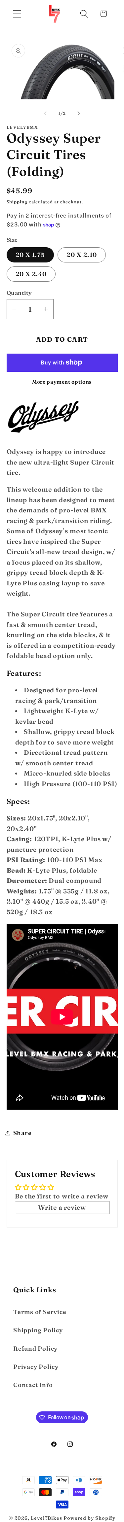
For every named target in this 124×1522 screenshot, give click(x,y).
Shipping (17, 201)
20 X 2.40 (31, 274)
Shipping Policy (38, 1330)
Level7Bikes (46, 1518)
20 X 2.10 (81, 255)
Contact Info (33, 1385)
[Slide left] (45, 113)
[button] (17, 13)
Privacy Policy (36, 1366)
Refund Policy (35, 1348)
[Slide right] (78, 113)
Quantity (19, 292)
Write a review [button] (62, 1207)
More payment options (62, 382)
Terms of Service (39, 1312)
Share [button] (22, 1133)
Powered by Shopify (89, 1518)
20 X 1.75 (30, 255)
